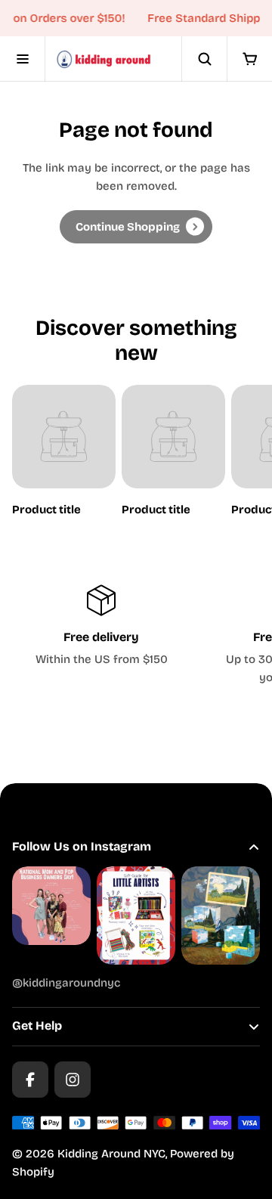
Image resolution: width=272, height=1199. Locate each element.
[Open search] (204, 59)
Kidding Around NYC (111, 1153)
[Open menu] (22, 59)
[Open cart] (249, 59)
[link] (136, 226)
